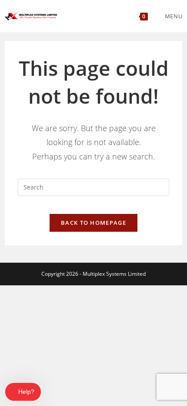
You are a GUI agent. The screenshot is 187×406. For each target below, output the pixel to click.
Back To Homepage (93, 223)
